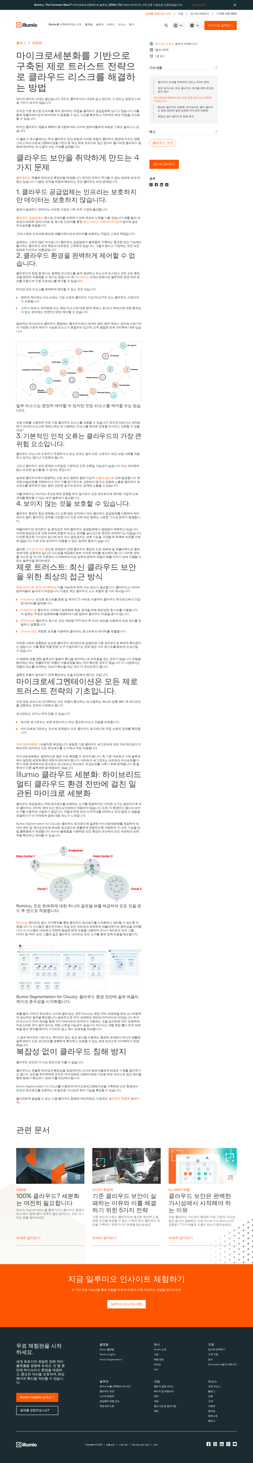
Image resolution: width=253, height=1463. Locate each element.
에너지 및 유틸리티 (164, 1391)
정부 (156, 1396)
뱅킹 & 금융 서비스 (164, 1386)
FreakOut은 (29, 610)
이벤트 (211, 1406)
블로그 (21, 43)
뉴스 (156, 1369)
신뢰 (155, 1445)
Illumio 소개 (160, 1349)
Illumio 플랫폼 (107, 1349)
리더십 (157, 1364)
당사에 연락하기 (200, 13)
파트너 (111, 24)
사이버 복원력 (102, 1190)
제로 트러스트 (107, 1406)
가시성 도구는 (35, 549)
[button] (166, 25)
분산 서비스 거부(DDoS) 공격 (102, 222)
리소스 (122, 24)
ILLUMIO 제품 (179, 1190)
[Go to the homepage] (26, 25)
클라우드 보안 (107, 1391)
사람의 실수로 (105, 478)
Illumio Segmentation (111, 1359)
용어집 (211, 1411)
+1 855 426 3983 (226, 13)
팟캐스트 (213, 1416)
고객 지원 (213, 1354)
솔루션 (100, 24)
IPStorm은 (28, 621)
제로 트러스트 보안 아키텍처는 (36, 587)
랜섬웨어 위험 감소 (110, 1401)
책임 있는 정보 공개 (140, 1445)
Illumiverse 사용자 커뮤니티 (222, 1364)
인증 (210, 1396)
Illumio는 (22, 923)
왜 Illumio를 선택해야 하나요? (115, 1386)
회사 (131, 24)
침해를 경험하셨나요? (158, 13)
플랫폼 (89, 24)
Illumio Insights (108, 1354)
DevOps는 (82, 277)
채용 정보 (159, 1359)
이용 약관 (123, 1445)
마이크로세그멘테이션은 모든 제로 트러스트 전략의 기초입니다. (182, 99)
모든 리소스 (214, 1386)
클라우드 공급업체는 (29, 218)
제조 (156, 1411)
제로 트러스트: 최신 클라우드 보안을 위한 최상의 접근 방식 (186, 90)
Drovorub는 (29, 631)
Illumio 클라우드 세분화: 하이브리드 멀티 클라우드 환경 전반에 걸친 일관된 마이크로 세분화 (185, 108)
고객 (210, 1401)
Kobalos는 (28, 599)
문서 (210, 1359)
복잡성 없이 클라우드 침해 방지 (176, 116)
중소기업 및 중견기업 (165, 1406)
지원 (180, 13)
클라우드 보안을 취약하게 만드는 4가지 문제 (183, 82)
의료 (156, 1401)
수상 (156, 1354)
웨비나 (211, 1421)
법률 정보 (110, 1445)
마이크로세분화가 (28, 744)
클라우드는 (23, 178)
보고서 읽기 (199, 5)
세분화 (37, 43)
